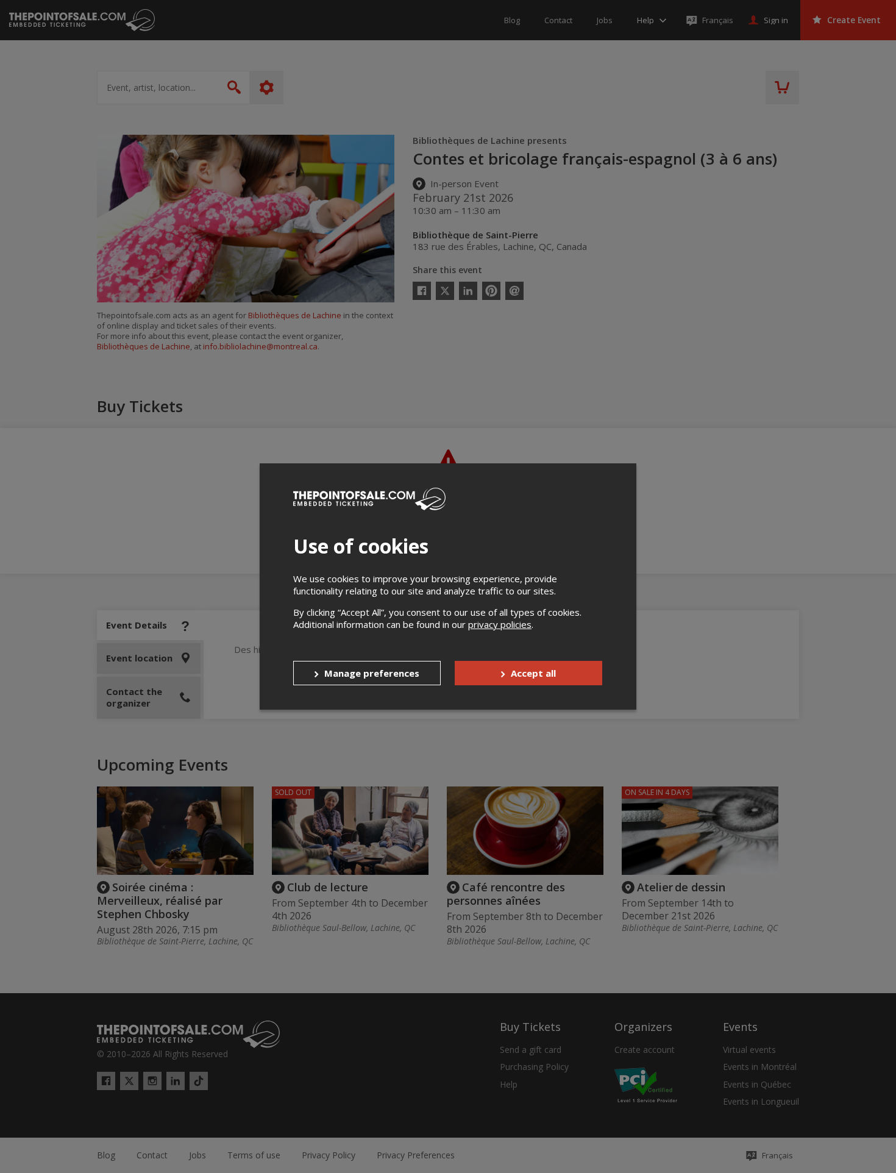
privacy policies (500, 624)
